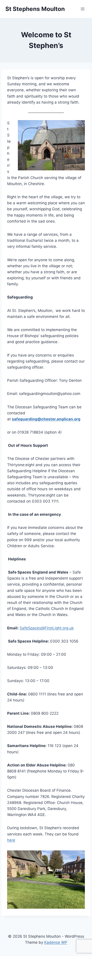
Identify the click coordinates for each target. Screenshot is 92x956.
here (11, 840)
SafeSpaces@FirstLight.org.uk (47, 628)
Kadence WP (55, 942)
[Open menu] (82, 8)
